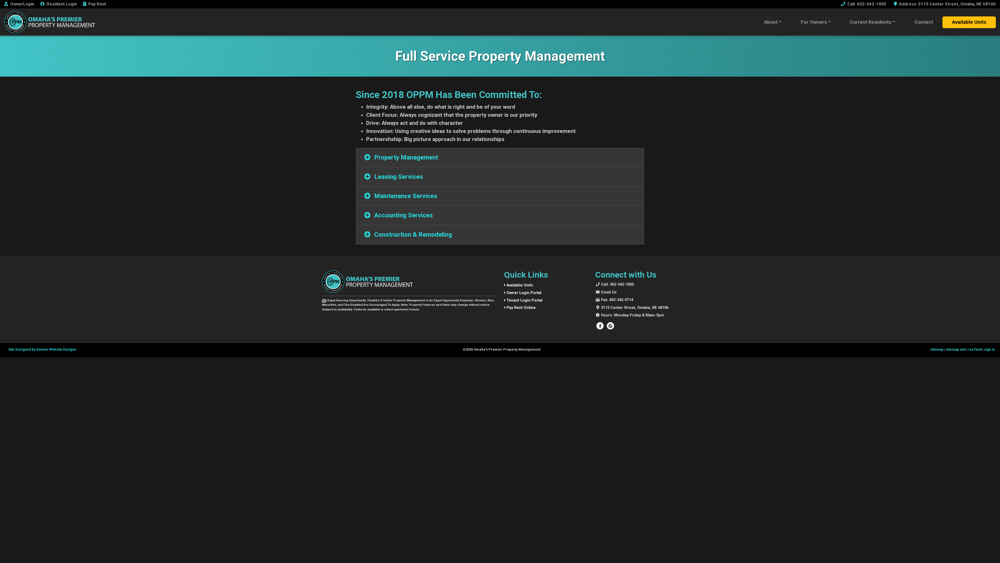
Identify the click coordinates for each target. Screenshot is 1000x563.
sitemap (936, 349)
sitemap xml (956, 349)
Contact (924, 22)
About (771, 22)
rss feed (975, 349)
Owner (22, 4)
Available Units (969, 22)
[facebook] (600, 326)
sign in (989, 349)
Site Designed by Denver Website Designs (42, 349)
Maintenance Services (405, 196)
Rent (97, 4)
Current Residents (870, 22)
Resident (62, 4)
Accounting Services (403, 215)
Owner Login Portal (523, 293)
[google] (610, 326)
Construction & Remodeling (412, 234)
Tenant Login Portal (523, 300)
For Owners (814, 22)
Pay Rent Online (520, 307)
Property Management (405, 157)
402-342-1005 (617, 284)
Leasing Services (398, 176)
